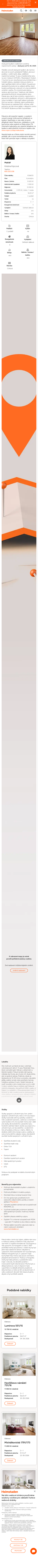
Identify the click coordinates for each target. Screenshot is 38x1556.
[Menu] (35, 10)
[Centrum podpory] (26, 11)
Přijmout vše (18, 1539)
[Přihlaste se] (31, 11)
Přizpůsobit (18, 1550)
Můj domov (14, 1202)
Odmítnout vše (18, 1545)
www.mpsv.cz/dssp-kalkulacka (13, 130)
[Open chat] (33, 1551)
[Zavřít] (35, 1491)
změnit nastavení (19, 970)
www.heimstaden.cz (11, 1229)
